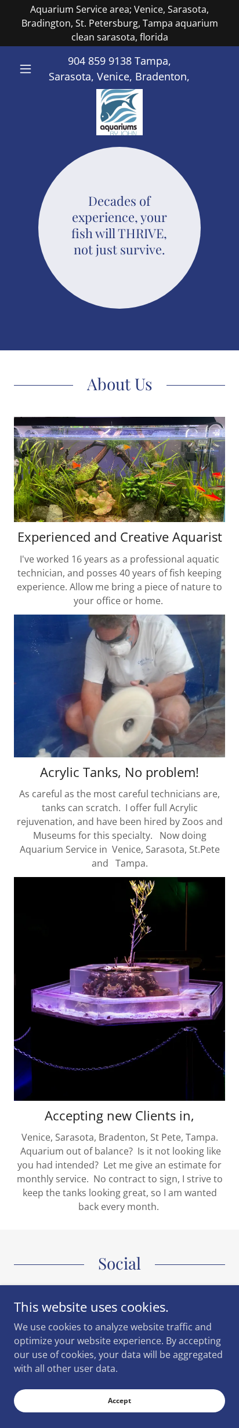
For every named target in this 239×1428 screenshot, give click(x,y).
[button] (30, 68)
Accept (119, 1400)
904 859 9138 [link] (100, 61)
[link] (119, 93)
